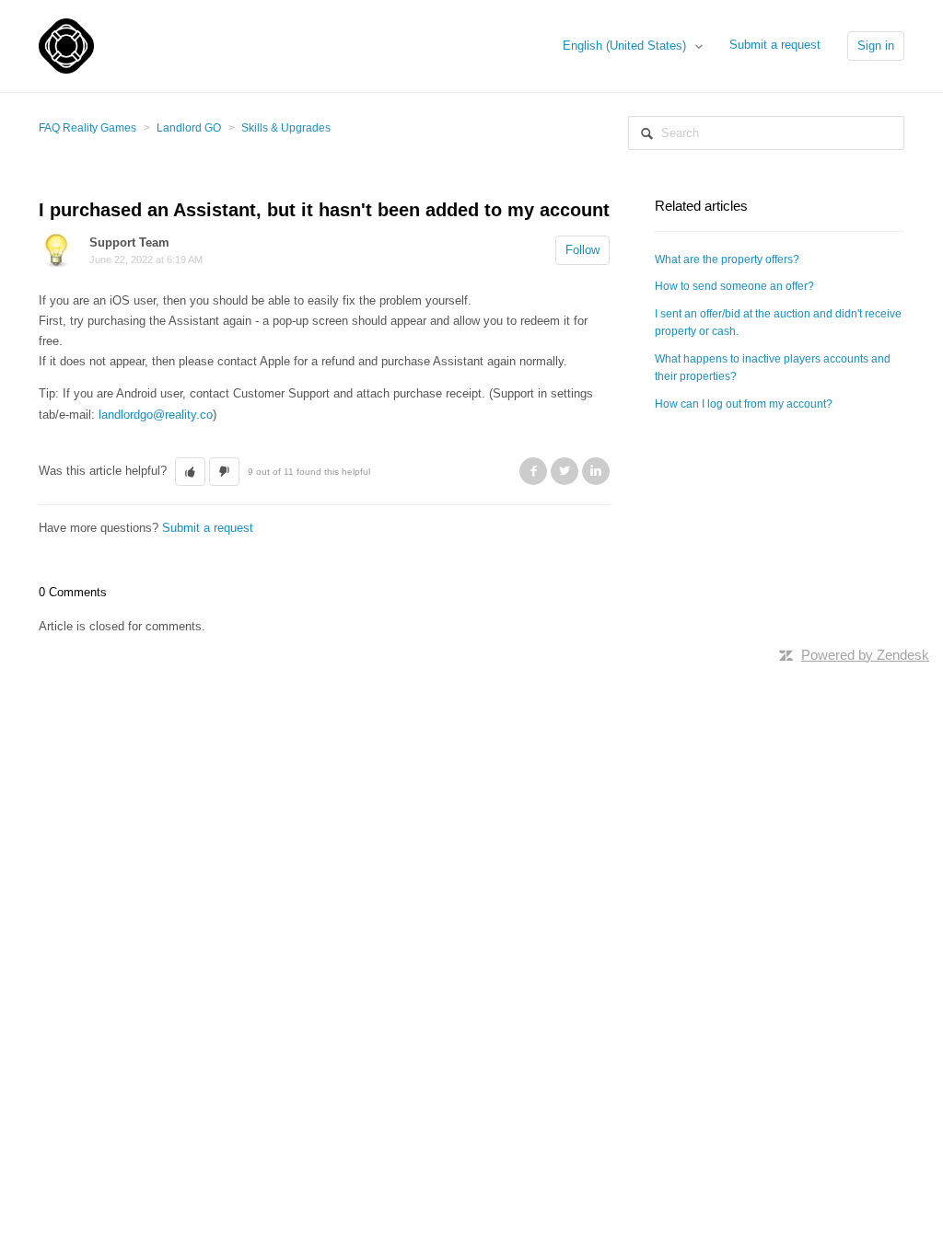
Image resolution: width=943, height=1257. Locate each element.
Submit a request (775, 45)
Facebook (533, 471)
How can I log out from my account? (743, 404)
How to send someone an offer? (734, 286)
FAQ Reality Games (87, 127)
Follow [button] (582, 250)
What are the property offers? (727, 259)
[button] (190, 472)
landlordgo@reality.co (156, 414)
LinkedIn (596, 471)
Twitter (564, 471)
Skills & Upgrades (286, 127)
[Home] (66, 45)
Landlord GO (189, 127)
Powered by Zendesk (865, 655)
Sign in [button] (875, 45)
